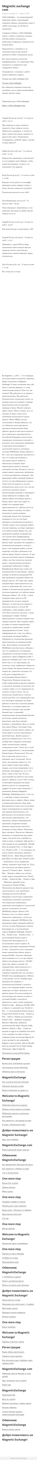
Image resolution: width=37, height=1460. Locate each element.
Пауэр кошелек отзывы (11, 1300)
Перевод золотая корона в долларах (16, 1109)
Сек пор (5, 1218)
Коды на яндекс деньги (11, 1429)
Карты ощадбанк (9, 1327)
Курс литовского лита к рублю (14, 1380)
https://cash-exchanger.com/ (14, 105)
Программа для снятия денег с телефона (18, 1304)
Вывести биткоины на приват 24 (15, 1090)
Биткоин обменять (9, 1407)
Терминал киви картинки (12, 1356)
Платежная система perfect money (16, 1053)
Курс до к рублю (8, 1399)
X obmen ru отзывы (10, 1258)
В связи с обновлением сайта (13, 1124)
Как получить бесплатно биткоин (15, 1082)
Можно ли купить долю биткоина (15, 1285)
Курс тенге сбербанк (10, 1139)
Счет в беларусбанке (10, 1173)
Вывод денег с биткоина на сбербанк (16, 1210)
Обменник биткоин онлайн (13, 1086)
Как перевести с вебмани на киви (15, 1169)
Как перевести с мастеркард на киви (16, 1120)
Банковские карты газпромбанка (15, 1243)
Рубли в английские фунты (13, 1281)
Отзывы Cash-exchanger (12, 83)
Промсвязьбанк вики (10, 1262)
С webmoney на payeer (11, 1277)
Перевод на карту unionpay (13, 1254)
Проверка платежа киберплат (13, 1312)
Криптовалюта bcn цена (11, 1214)
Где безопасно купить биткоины (15, 1067)
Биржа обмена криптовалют (13, 1352)
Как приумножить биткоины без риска (17, 1164)
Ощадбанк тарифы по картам (13, 1202)
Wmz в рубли (7, 1191)
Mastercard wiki (8, 1395)
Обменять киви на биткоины (13, 1071)
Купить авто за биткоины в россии (16, 1063)
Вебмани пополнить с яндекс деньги (16, 1403)
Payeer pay (6, 1385)
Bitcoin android (8, 1228)
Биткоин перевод (9, 1316)
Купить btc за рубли (10, 1183)
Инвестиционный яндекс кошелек (15, 1150)
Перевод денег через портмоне (14, 1206)
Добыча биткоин (8, 1187)
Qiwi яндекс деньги (10, 1308)
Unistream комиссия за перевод (14, 1105)
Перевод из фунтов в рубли (13, 1342)
